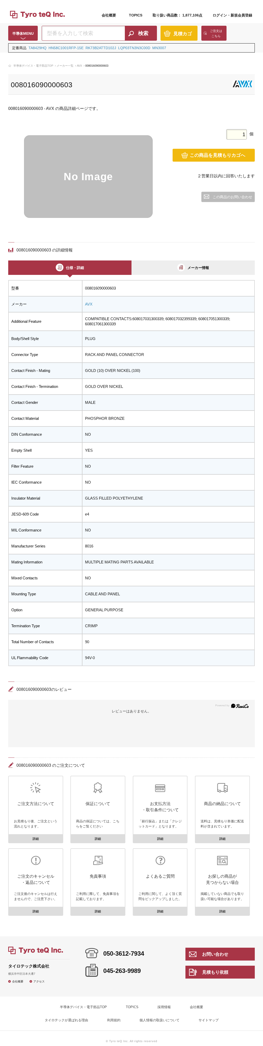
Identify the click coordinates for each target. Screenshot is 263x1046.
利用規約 (113, 1020)
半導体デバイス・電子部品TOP (33, 65)
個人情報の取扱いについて (159, 1020)
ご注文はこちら (216, 33)
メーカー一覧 (65, 65)
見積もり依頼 (215, 972)
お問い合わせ (215, 954)
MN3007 (159, 48)
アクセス (39, 981)
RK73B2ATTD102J (101, 48)
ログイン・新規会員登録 (232, 15)
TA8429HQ (37, 48)
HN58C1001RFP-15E (66, 48)
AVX (79, 65)
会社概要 (109, 15)
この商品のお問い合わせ (232, 197)
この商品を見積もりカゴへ (217, 155)
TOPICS (135, 15)
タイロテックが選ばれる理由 (66, 1020)
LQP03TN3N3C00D (134, 48)
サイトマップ (209, 1020)
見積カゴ (182, 33)
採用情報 (164, 1007)
